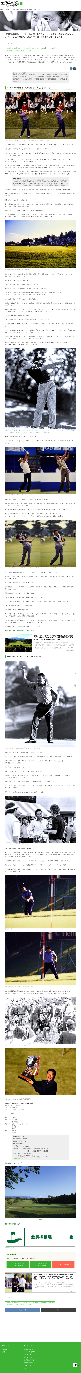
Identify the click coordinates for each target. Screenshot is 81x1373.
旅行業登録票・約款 (29, 1360)
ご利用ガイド (27, 1365)
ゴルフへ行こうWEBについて (31, 1352)
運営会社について (28, 1349)
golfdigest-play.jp (9, 1247)
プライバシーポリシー (30, 1357)
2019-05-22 (9, 43)
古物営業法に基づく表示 (30, 1362)
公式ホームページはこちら (19, 1158)
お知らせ (26, 1368)
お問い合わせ (27, 1354)
